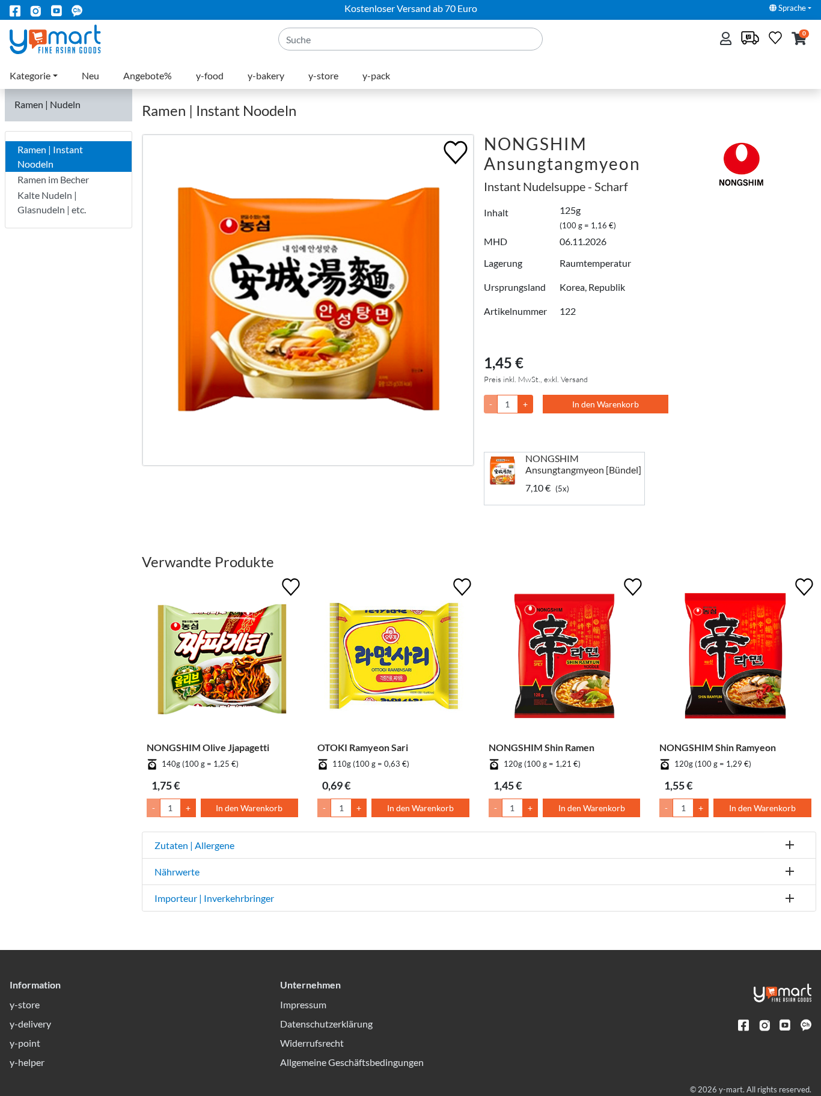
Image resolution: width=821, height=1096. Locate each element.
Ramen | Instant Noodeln (50, 156)
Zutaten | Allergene (194, 845)
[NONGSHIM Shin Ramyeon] (735, 658)
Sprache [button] (791, 8)
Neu (90, 75)
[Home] (65, 38)
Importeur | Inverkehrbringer (214, 898)
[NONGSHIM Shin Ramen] (565, 658)
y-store (323, 75)
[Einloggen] (727, 39)
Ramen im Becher (53, 179)
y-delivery (30, 1023)
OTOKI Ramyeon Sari (362, 747)
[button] (799, 39)
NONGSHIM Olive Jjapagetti (208, 747)
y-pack (376, 75)
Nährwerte (177, 871)
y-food (210, 75)
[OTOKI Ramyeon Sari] (393, 658)
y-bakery (266, 75)
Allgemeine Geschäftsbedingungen (352, 1062)
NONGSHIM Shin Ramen (541, 747)
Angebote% (147, 75)
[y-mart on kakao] (77, 10)
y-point (25, 1043)
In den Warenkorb (605, 404)
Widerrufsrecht (312, 1043)
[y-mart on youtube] (56, 10)
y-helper (27, 1062)
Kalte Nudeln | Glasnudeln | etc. (51, 202)
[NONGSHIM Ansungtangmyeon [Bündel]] (504, 470)
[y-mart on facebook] (15, 10)
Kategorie (30, 75)
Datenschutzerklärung (326, 1023)
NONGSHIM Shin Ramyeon (717, 747)
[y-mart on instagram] (35, 10)
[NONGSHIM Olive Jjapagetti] (223, 658)
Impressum (303, 1004)
